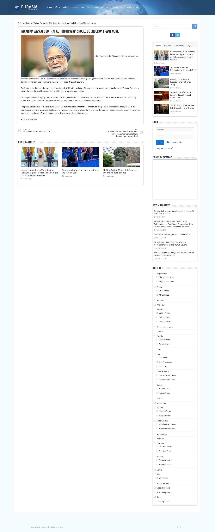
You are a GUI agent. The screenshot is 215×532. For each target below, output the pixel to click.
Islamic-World (163, 372)
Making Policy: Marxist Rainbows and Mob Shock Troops (119, 171)
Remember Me (175, 142)
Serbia (159, 470)
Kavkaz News (164, 389)
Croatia (160, 332)
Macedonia (161, 403)
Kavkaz (159, 385)
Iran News (163, 357)
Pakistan (160, 439)
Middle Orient (92, 7)
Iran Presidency (165, 362)
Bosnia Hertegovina (165, 327)
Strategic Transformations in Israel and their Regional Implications (182, 95)
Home (49, 7)
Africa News (164, 290)
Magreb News (165, 411)
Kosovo (160, 398)
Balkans (66, 7)
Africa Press (164, 295)
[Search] (194, 26)
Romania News (165, 460)
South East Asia (117, 7)
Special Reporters (164, 492)
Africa (57, 7)
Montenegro (162, 434)
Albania (160, 300)
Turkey (159, 497)
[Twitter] (177, 35)
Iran (82, 7)
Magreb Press (165, 415)
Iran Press (163, 366)
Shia (158, 474)
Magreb (160, 407)
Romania (104, 7)
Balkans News (165, 322)
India (159, 349)
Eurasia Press (164, 344)
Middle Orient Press (167, 429)
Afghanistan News (166, 277)
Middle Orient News (167, 424)
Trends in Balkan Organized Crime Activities (172, 234)
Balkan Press (164, 317)
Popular (167, 46)
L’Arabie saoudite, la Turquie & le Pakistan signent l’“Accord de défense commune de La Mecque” (39, 173)
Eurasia (75, 7)
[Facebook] (172, 35)
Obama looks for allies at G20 (36, 131)
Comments (179, 46)
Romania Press (165, 464)
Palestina (160, 443)
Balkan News (164, 313)
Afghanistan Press (166, 281)
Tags (189, 46)
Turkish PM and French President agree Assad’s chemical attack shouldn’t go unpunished (123, 133)
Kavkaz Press (164, 393)
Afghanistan (162, 274)
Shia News (163, 478)
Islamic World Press (167, 380)
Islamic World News (167, 375)
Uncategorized (163, 501)
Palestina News (165, 447)
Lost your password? (164, 148)
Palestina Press (165, 451)
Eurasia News (164, 340)
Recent (158, 46)
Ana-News (161, 305)
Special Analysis (132, 7)
